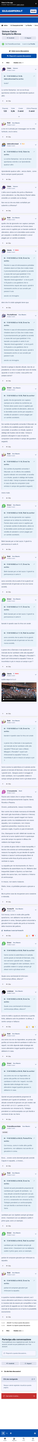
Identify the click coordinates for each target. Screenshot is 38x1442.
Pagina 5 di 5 (18, 63)
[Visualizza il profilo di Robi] (4, 124)
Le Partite (31, 44)
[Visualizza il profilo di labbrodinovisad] (4, 145)
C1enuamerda (12, 791)
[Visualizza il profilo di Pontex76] (4, 910)
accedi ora (11, 1344)
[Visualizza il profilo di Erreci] (4, 388)
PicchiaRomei (12, 315)
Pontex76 (10, 909)
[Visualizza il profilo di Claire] (4, 69)
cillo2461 (9, 1323)
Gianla (9, 250)
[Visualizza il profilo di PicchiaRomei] (4, 315)
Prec (8, 63)
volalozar (10, 991)
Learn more (4, 4)
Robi (8, 123)
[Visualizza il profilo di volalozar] (4, 992)
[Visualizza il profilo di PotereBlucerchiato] (3, 44)
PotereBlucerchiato (14, 44)
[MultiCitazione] (3, 101)
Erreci (25, 258)
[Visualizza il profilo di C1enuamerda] (4, 792)
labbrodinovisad (10, 79)
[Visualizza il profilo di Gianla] (4, 251)
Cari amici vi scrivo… (13, 1396)
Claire (9, 68)
